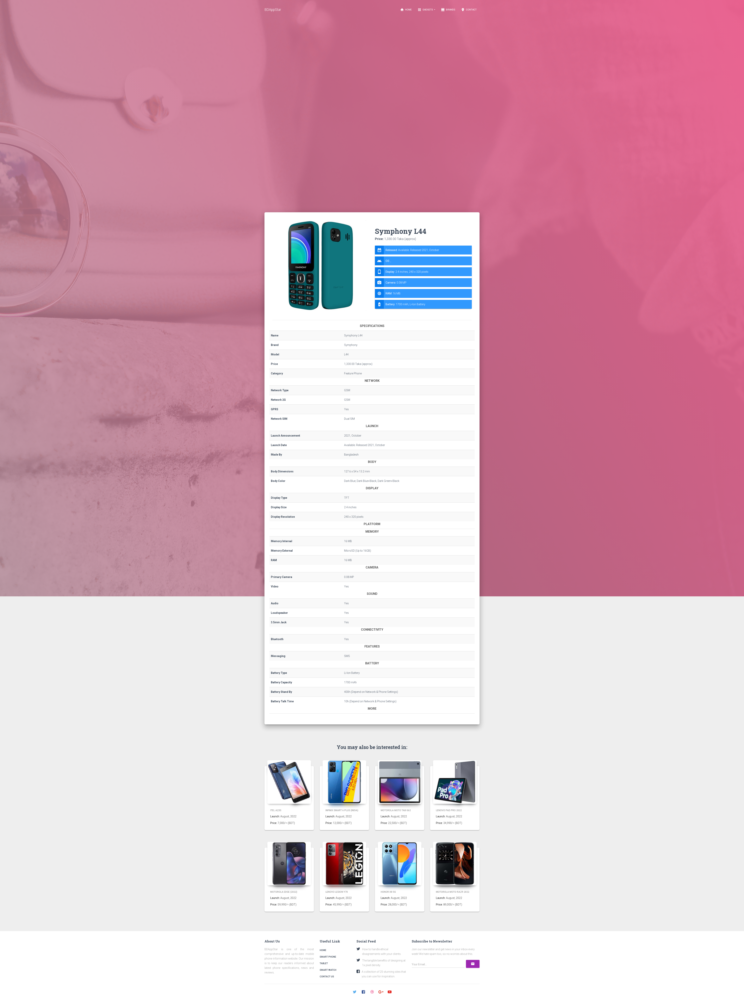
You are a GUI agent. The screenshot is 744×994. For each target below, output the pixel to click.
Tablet (324, 963)
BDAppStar (272, 10)
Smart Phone (328, 956)
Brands (448, 10)
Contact (469, 10)
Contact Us (327, 976)
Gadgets (425, 10)
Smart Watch (328, 970)
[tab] (423, 277)
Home (406, 10)
